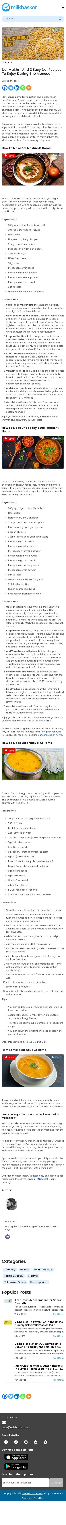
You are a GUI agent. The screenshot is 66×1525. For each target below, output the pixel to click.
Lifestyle (33, 1276)
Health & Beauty (13, 1276)
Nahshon (10, 1221)
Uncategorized (39, 1282)
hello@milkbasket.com (15, 1427)
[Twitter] (11, 88)
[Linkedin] (16, 88)
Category (9, 1269)
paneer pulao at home (50, 734)
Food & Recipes (43, 1269)
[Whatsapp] (22, 88)
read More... (58, 1314)
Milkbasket (42, 1179)
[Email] (7, 1236)
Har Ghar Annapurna (40, 1123)
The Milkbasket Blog (32, 1493)
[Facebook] (5, 88)
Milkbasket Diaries (15, 1282)
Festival (24, 1269)
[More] (28, 88)
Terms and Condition (33, 1498)
